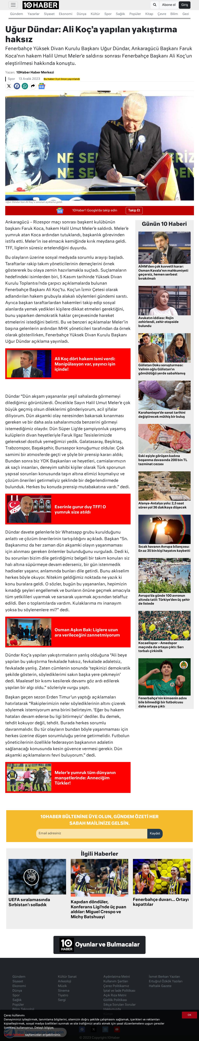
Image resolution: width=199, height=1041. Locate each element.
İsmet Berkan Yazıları (164, 976)
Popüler (135, 14)
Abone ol (168, 5)
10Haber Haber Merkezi (35, 72)
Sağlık (120, 14)
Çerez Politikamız (116, 986)
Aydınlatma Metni (116, 976)
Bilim (174, 14)
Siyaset (49, 14)
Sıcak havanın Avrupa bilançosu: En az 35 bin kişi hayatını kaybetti (164, 549)
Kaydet (155, 833)
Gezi (185, 14)
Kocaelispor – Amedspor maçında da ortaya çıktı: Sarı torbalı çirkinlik (161, 647)
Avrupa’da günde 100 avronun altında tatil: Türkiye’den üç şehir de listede (164, 600)
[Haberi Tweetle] (9, 86)
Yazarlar (33, 14)
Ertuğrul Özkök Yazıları (165, 981)
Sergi (62, 1000)
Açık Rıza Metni (114, 995)
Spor (108, 14)
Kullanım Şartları (115, 981)
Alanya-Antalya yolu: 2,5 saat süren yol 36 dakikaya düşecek (162, 505)
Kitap (149, 14)
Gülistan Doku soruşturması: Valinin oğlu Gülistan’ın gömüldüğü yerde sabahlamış (161, 369)
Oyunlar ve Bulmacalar (107, 945)
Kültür (95, 14)
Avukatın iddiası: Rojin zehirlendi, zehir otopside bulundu (158, 322)
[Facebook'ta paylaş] (17, 86)
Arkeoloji (64, 981)
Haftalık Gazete (160, 986)
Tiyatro (63, 995)
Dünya (81, 14)
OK (189, 1015)
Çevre (162, 14)
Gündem (16, 14)
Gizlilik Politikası (115, 1000)
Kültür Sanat (67, 976)
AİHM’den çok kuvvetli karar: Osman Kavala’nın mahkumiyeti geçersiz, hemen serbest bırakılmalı (163, 272)
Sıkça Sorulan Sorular (119, 1004)
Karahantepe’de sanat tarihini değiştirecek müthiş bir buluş (161, 414)
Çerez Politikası (14, 1035)
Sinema (63, 990)
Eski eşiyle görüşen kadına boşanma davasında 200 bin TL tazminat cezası (162, 460)
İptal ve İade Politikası (119, 990)
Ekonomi (65, 14)
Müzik (62, 986)
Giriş (184, 5)
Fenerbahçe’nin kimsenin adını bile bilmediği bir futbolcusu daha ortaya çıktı (162, 702)
